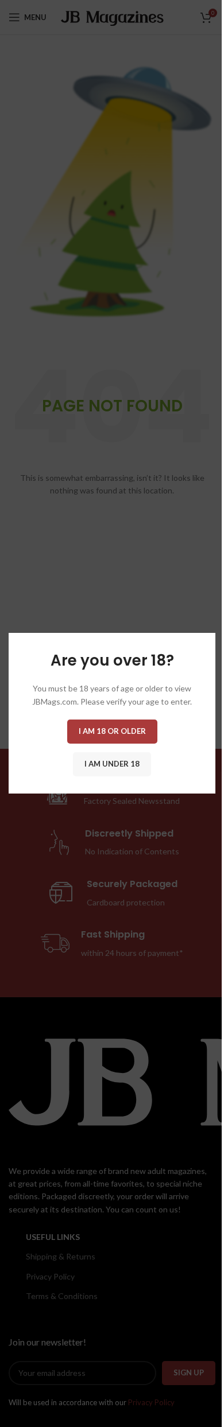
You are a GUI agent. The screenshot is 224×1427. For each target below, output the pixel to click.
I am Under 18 (112, 764)
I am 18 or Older (112, 731)
